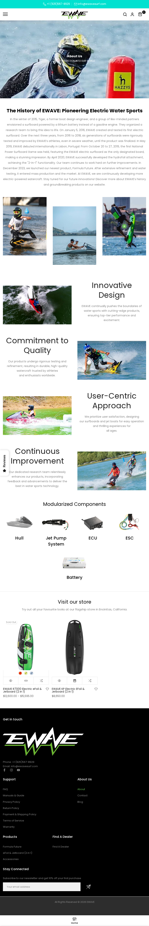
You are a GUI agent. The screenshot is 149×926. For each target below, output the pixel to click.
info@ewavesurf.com (92, 4)
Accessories (11, 859)
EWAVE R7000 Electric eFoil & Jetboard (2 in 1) (22, 690)
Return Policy (11, 808)
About (81, 789)
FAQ (5, 789)
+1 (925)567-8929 (58, 4)
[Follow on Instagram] (11, 770)
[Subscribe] (88, 886)
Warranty (9, 827)
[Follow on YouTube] (18, 770)
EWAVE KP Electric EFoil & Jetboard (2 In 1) (68, 690)
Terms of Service (13, 820)
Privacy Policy (11, 802)
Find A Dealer (61, 847)
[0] (140, 14)
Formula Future (12, 847)
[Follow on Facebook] (4, 770)
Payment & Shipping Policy (19, 814)
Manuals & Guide (13, 795)
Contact (82, 795)
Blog (80, 802)
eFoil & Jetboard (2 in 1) (17, 853)
